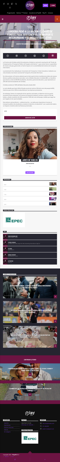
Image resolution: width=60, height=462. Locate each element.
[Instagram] (8, 3)
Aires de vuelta (8, 183)
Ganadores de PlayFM (35, 13)
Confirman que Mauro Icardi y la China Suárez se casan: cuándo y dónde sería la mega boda (30, 369)
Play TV (44, 13)
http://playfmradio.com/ (48, 423)
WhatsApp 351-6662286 (27, 425)
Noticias (18, 13)
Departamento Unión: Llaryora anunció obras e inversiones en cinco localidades (30, 286)
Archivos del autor (30, 117)
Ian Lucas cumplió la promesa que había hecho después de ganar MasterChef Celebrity (30, 336)
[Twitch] (12, 3)
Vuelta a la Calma (8, 188)
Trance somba (7, 203)
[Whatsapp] (10, 7)
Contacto (50, 13)
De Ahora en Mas (8, 193)
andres (26, 44)
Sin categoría (7, 432)
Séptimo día (7, 198)
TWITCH (45, 5)
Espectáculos (7, 327)
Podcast (25, 13)
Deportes (6, 302)
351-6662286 (46, 426)
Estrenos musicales (9, 427)
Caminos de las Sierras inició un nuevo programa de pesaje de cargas (30, 389)
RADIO (53, 5)
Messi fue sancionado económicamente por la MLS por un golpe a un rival (30, 311)
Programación (11, 13)
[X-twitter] (16, 3)
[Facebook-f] (4, 3)
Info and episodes (30, 172)
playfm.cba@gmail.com (48, 429)
